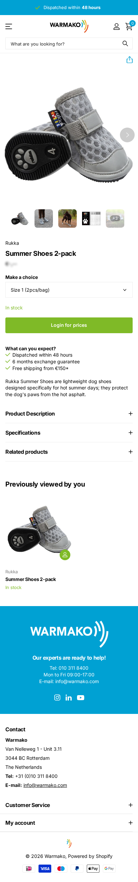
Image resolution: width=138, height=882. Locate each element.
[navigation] (20, 218)
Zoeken (125, 43)
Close (69, 805)
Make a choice (21, 277)
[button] (127, 60)
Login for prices (69, 325)
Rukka (12, 243)
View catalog (9, 26)
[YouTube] (80, 697)
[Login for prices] (65, 554)
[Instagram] (57, 697)
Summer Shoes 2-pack (30, 579)
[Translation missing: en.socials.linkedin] (69, 697)
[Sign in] (116, 26)
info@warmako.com (45, 785)
